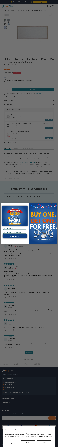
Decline (44, 442)
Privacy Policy (16, 438)
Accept (28, 442)
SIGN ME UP (15, 236)
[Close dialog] (55, 205)
